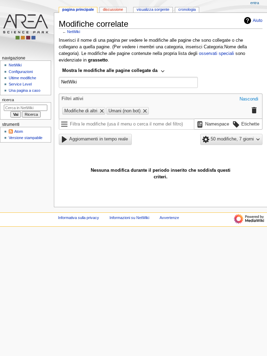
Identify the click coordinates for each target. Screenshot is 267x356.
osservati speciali (216, 53)
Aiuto (257, 20)
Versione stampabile (25, 138)
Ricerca (8, 100)
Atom (18, 131)
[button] (249, 99)
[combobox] (114, 71)
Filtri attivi (72, 98)
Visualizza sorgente (153, 9)
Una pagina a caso (24, 90)
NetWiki (73, 32)
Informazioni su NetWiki (129, 218)
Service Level (20, 84)
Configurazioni (21, 72)
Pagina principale (78, 9)
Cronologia (187, 9)
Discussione (113, 9)
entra (254, 3)
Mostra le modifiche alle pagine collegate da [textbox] (109, 70)
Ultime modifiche (22, 78)
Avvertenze (169, 218)
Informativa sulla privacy (78, 218)
